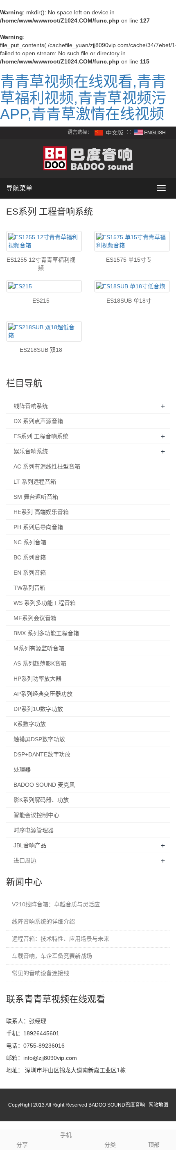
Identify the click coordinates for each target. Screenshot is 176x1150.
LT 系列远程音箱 (35, 481)
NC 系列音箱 (30, 542)
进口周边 (25, 860)
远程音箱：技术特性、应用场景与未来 (60, 938)
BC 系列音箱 (30, 557)
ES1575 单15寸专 (129, 259)
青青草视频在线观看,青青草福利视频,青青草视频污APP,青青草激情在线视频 (83, 97)
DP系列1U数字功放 (38, 709)
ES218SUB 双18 (41, 349)
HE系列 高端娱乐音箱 (41, 512)
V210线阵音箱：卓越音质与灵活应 (56, 904)
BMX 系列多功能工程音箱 (46, 633)
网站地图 (158, 1105)
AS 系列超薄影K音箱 (40, 663)
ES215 (41, 300)
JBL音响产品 (30, 845)
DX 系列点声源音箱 (38, 421)
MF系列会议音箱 (35, 618)
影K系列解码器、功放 (41, 800)
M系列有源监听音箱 (39, 648)
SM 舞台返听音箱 (36, 497)
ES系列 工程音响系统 (41, 436)
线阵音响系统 (31, 406)
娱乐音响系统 (31, 451)
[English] (150, 132)
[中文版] (109, 132)
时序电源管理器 (34, 830)
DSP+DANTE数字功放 (42, 754)
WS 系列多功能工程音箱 (45, 603)
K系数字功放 (30, 724)
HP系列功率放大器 (37, 678)
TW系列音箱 (29, 587)
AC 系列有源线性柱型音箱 (47, 466)
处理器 (22, 769)
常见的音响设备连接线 (40, 973)
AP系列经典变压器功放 (43, 693)
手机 (66, 1135)
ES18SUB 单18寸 (128, 300)
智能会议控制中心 (36, 815)
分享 (22, 1144)
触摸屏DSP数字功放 (39, 739)
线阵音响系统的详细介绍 (43, 921)
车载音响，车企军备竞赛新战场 (52, 956)
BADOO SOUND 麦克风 (44, 784)
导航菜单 (19, 188)
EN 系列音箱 (30, 572)
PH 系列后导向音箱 (38, 527)
